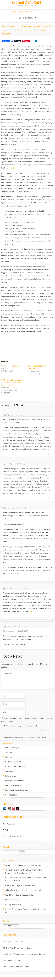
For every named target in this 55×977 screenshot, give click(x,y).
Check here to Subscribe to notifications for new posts (25, 737)
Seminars (9, 771)
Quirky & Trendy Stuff (14, 785)
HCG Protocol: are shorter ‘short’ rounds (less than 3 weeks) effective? (12, 382)
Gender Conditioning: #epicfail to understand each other (26, 910)
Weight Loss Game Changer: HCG (19, 895)
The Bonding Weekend (12, 836)
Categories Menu (26, 18)
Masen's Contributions (14, 780)
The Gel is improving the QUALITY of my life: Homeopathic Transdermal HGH (23, 871)
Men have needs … (13, 899)
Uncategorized (11, 795)
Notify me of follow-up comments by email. (20, 726)
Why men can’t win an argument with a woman (24, 865)
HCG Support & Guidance (15, 766)
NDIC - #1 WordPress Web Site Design (17, 948)
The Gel (8, 752)
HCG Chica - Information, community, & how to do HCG (24, 954)
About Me (9, 757)
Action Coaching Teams (12, 960)
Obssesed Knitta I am (10, 366)
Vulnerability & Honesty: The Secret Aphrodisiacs (25, 890)
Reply (48, 454)
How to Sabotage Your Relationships (37, 367)
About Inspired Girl (26, 11)
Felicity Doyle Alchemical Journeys (16, 966)
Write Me (39, 11)
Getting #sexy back (13, 904)
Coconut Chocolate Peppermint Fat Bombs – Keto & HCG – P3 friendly (27, 879)
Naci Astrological (12, 747)
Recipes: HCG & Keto (14, 762)
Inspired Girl (7, 464)
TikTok (5, 830)
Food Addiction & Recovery (16, 790)
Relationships (10, 776)
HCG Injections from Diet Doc (14, 942)
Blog (14, 11)
